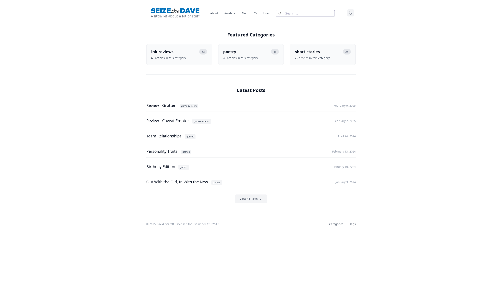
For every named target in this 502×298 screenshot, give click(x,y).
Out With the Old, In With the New (177, 181)
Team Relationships (164, 136)
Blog (244, 13)
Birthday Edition (161, 166)
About (214, 13)
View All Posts (249, 199)
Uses (266, 13)
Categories (336, 224)
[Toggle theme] (350, 12)
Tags (353, 224)
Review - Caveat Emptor (168, 120)
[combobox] (305, 13)
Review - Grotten (161, 105)
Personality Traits (162, 151)
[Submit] (280, 13)
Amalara (229, 13)
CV (255, 13)
